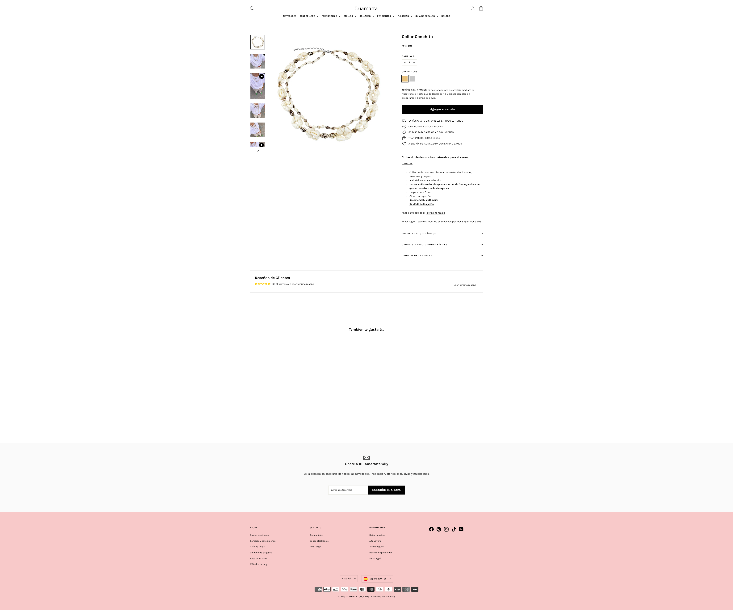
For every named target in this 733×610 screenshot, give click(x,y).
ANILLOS (349, 16)
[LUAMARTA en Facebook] (431, 529)
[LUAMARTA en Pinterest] (439, 529)
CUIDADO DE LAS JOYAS (417, 255)
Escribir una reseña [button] (465, 284)
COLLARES (365, 16)
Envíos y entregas (259, 535)
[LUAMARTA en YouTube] (461, 529)
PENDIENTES (384, 16)
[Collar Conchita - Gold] (252, 409)
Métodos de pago (259, 564)
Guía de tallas (257, 546)
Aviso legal (375, 558)
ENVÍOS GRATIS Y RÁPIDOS (419, 233)
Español (346, 578)
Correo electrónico (319, 541)
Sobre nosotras (377, 535)
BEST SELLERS (307, 16)
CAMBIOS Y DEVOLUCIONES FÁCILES (424, 244)
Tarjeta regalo (376, 546)
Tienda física (316, 535)
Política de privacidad (380, 552)
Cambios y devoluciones (262, 541)
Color (409, 71)
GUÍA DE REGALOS (425, 16)
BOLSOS (445, 16)
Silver (413, 78)
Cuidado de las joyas (421, 204)
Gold (405, 78)
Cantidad (408, 56)
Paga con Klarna (258, 558)
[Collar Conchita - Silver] (257, 409)
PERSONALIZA (330, 16)
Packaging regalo (414, 221)
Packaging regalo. (435, 212)
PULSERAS (403, 16)
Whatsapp (315, 546)
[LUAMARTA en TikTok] (453, 529)
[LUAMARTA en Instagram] (446, 529)
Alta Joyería (375, 541)
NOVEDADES (289, 16)
